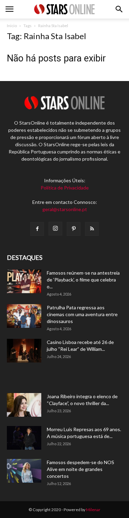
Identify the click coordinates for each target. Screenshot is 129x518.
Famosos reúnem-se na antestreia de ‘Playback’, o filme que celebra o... (83, 279)
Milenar (93, 509)
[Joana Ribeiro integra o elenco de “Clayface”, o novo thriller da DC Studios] (24, 405)
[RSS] (92, 229)
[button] (119, 9)
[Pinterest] (73, 229)
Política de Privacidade (65, 188)
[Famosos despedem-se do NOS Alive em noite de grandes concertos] (24, 471)
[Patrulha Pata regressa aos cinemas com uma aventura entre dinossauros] (24, 316)
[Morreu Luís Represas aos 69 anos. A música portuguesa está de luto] (24, 438)
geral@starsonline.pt (64, 209)
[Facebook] (37, 229)
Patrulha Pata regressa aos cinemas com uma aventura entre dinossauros (82, 314)
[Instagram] (55, 228)
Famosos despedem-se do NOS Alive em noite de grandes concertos (80, 469)
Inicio (12, 25)
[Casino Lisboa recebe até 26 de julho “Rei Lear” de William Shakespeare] (24, 350)
